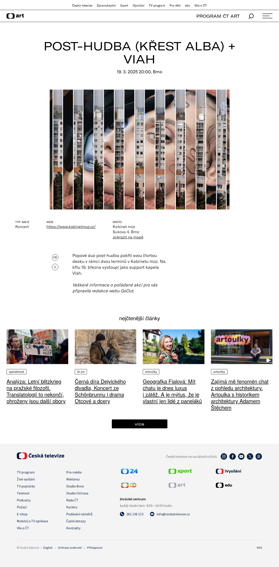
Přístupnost (94, 548)
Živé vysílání (26, 479)
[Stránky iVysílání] (238, 471)
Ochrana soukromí (70, 548)
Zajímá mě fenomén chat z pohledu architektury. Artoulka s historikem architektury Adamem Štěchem (240, 394)
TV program (157, 5)
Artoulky (151, 372)
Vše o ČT (200, 5)
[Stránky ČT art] (176, 486)
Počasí (22, 507)
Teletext (23, 493)
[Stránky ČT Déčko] (128, 486)
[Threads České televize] (258, 458)
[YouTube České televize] (241, 458)
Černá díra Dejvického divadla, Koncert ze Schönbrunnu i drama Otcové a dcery (100, 391)
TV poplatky (26, 486)
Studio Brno (75, 486)
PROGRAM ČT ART (218, 16)
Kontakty (73, 528)
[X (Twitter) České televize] (250, 458)
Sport (124, 5)
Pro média (74, 472)
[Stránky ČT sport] (180, 472)
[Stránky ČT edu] (238, 485)
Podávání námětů (79, 514)
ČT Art (81, 372)
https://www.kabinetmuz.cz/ (71, 226)
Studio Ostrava (77, 493)
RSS (259, 548)
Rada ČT (72, 500)
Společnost (16, 372)
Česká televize (82, 5)
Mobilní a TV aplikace (32, 521)
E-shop (22, 514)
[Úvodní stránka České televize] (40, 458)
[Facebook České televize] (232, 458)
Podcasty (24, 500)
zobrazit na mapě (128, 237)
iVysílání (139, 5)
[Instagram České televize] (223, 458)
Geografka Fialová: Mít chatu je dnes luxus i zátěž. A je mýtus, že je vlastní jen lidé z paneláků (172, 391)
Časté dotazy (76, 521)
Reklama (73, 479)
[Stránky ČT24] (129, 472)
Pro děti (175, 5)
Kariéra (71, 507)
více (139, 424)
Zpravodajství (106, 5)
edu (187, 5)
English (48, 548)
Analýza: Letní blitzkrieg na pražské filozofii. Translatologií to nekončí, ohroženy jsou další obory (36, 391)
